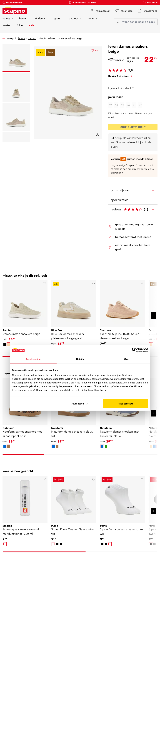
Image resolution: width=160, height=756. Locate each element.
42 (140, 105)
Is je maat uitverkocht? (121, 87)
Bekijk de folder (14, 2)
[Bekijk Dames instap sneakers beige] (25, 303)
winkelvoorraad (137, 138)
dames (6, 18)
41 (134, 105)
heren (22, 18)
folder (20, 25)
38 (116, 105)
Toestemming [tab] (33, 359)
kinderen (40, 18)
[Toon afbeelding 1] (16, 58)
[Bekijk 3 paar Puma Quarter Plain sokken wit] (74, 498)
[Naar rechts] (153, 315)
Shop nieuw (152, 2)
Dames (32, 38)
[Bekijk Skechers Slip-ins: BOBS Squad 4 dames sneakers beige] (122, 303)
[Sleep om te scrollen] (23, 454)
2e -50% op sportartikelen (84, 2)
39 (122, 105)
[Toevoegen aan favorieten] (44, 283)
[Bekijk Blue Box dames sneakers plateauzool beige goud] (74, 303)
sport (57, 18)
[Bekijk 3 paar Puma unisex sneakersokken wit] (122, 498)
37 (110, 105)
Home (21, 38)
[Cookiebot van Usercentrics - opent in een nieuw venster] (134, 350)
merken (6, 25)
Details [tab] (80, 359)
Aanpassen (78, 403)
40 (128, 105)
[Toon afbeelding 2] (16, 87)
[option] (4, 344)
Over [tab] (127, 359)
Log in (114, 165)
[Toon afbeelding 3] (16, 117)
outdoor (73, 18)
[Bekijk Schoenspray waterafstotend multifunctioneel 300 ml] (25, 498)
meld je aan (120, 168)
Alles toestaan (125, 403)
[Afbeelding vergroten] (98, 135)
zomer (91, 18)
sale (31, 25)
